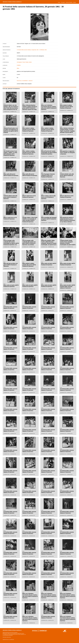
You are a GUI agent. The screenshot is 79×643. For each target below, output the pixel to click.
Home (59, 2)
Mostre (74, 2)
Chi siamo (63, 2)
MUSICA (31, 80)
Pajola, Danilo (29, 62)
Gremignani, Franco (21, 62)
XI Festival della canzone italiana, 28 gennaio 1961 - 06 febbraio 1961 (32, 49)
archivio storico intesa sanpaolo (12, 1)
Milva (18, 68)
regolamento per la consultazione (8, 639)
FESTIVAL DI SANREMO (22, 80)
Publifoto (19, 65)
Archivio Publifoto (69, 2)
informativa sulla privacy (7, 637)
